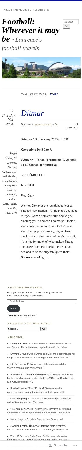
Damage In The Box (21, 343)
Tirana (12, 203)
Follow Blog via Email (26, 287)
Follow (13, 308)
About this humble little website (26, 9)
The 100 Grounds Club (22, 436)
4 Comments (72, 126)
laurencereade (43, 124)
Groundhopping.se (20, 398)
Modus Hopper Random (23, 419)
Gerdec (12, 176)
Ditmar (32, 112)
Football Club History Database (27, 374)
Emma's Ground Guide (22, 353)
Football (12, 167)
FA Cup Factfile (18, 364)
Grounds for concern (21, 409)
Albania (8, 158)
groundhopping (9, 181)
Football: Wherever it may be (30, 30)
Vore (14, 212)
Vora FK (11, 208)
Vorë (7, 212)
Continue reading (34, 257)
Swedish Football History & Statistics (29, 426)
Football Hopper (18, 388)
